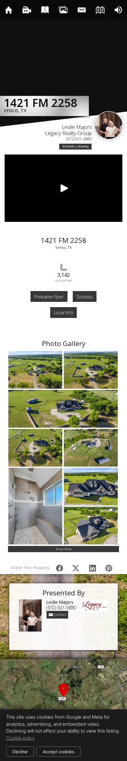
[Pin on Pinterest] (109, 568)
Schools (84, 297)
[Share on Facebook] (59, 568)
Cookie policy (20, 738)
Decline (20, 751)
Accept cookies (58, 751)
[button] (63, 697)
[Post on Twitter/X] (76, 568)
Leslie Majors (77, 126)
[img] (8, 9)
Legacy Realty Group (68, 133)
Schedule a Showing (75, 146)
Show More (64, 549)
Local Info (63, 312)
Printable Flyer (49, 297)
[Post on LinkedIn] (92, 568)
